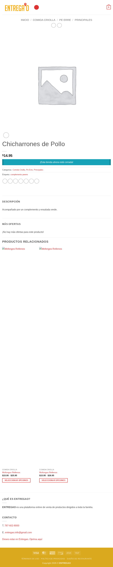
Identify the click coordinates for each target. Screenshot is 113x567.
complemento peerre (19, 174)
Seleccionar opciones (16, 480)
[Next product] (53, 25)
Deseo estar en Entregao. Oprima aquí (22, 539)
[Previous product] (59, 25)
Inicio (25, 19)
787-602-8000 (12, 525)
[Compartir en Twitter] (15, 181)
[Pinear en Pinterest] (26, 181)
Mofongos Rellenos (11, 472)
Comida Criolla (44, 19)
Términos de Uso (30, 559)
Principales (83, 19)
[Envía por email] (20, 181)
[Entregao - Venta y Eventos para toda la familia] (17, 7)
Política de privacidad (53, 559)
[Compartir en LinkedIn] (31, 181)
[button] (36, 7)
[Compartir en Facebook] (10, 181)
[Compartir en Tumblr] (36, 181)
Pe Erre (65, 19)
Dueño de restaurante (79, 559)
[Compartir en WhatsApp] (5, 181)
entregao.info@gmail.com (18, 532)
